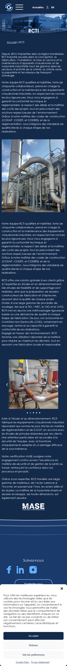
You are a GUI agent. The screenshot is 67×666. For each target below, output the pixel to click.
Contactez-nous (33, 583)
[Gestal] (9, 7)
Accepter (34, 635)
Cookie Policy (22, 662)
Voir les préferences (33, 654)
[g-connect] (47, 7)
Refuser (33, 645)
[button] (62, 588)
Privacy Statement (40, 662)
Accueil (12, 42)
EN (52, 7)
